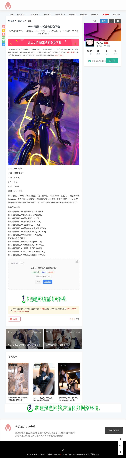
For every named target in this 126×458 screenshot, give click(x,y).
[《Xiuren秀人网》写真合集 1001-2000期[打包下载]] (69, 378)
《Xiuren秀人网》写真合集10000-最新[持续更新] (17, 398)
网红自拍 (47, 14)
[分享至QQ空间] (3, 30)
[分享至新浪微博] (3, 26)
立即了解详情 (113, 430)
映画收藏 (58, 14)
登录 (94, 21)
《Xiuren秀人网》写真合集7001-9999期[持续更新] (42, 399)
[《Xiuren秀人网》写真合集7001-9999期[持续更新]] (44, 378)
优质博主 (20, 14)
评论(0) (67, 30)
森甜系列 (34, 14)
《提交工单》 (58, 55)
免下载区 (72, 14)
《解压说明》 (70, 52)
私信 (108, 45)
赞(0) (46, 33)
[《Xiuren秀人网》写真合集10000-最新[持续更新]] (18, 378)
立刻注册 (47, 281)
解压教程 (94, 14)
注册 (104, 21)
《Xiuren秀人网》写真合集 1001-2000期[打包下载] (68, 398)
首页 (11, 14)
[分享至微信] (3, 37)
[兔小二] (89, 42)
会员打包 (83, 14)
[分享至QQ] (3, 34)
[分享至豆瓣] (3, 41)
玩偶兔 (42, 308)
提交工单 (116, 14)
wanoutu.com (75, 454)
